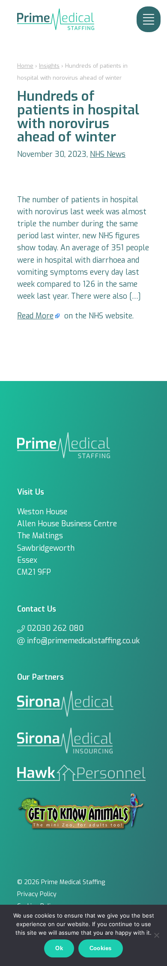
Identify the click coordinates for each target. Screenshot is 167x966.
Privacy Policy (37, 894)
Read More (35, 316)
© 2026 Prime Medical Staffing (61, 882)
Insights (49, 65)
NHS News (107, 154)
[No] (156, 935)
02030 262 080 (55, 628)
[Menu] (149, 19)
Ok (59, 948)
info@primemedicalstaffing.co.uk (83, 641)
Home (25, 65)
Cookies (100, 948)
